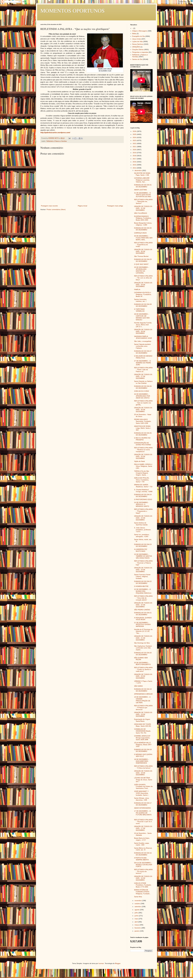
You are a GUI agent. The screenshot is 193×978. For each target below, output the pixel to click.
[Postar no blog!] (75, 138)
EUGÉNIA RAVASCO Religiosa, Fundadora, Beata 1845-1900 (142, 218)
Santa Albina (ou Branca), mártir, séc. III (143, 849)
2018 (135, 156)
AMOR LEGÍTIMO (140, 190)
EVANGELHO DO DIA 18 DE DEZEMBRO (143, 750)
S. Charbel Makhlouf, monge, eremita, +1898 (143, 490)
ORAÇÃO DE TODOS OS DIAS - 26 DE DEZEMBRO (143, 409)
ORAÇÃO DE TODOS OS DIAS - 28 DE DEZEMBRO (143, 331)
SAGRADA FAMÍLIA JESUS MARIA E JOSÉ (143, 337)
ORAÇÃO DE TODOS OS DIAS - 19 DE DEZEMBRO (143, 714)
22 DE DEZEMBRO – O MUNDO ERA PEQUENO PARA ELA (142, 591)
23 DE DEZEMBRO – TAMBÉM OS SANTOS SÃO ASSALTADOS (143, 556)
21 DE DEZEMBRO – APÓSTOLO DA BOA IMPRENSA (142, 624)
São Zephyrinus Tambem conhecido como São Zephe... (143, 648)
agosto (137, 910)
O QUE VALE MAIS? (141, 264)
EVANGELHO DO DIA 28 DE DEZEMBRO (143, 305)
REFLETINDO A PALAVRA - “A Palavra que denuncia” (143, 707)
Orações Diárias (138, 49)
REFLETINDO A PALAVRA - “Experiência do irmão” (143, 244)
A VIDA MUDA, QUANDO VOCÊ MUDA (143, 618)
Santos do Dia (137, 59)
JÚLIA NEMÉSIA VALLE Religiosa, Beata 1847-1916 (143, 744)
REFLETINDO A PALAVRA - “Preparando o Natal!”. (143, 511)
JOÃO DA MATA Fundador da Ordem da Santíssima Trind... (143, 786)
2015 (135, 165)
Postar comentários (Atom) (56, 209)
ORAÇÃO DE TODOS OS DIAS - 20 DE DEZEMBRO (143, 676)
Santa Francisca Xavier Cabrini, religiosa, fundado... (142, 576)
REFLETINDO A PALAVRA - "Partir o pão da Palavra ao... (143, 369)
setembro (138, 906)
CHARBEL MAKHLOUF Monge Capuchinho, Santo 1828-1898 (142, 738)
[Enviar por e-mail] (73, 138)
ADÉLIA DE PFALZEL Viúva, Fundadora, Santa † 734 (141, 480)
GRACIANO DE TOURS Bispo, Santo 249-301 (142, 725)
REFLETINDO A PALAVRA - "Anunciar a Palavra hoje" (143, 563)
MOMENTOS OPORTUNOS (72, 10)
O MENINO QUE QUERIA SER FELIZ (143, 755)
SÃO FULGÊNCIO (140, 213)
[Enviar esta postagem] (69, 138)
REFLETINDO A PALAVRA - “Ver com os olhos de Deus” (143, 278)
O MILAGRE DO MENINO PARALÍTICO (143, 357)
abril (136, 922)
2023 (135, 140)
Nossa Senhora (137, 44)
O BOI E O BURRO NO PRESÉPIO (142, 439)
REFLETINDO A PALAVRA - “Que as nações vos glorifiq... (143, 403)
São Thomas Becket (141, 256)
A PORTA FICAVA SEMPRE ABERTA (141, 859)
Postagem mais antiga (115, 206)
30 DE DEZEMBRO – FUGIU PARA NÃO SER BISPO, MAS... (143, 238)
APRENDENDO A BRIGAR (143, 694)
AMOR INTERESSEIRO (142, 808)
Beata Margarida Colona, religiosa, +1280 (143, 224)
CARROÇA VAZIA (140, 233)
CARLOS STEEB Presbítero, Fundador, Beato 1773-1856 (142, 885)
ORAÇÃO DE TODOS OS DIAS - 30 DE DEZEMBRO (143, 251)
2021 (135, 146)
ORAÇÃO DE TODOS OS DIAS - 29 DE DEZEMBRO (143, 284)
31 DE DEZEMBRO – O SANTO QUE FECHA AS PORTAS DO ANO (142, 195)
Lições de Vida (137, 41)
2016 (135, 162)
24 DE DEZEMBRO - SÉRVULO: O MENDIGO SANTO (141, 504)
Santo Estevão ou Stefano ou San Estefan (143, 382)
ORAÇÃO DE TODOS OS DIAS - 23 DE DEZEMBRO (143, 569)
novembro (138, 900)
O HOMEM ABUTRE (141, 586)
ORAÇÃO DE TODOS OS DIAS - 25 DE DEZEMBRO (143, 456)
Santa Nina (138, 897)
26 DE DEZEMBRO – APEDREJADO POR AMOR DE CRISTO (142, 396)
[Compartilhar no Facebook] (80, 138)
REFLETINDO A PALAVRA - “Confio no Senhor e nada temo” (143, 669)
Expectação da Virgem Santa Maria (142, 720)
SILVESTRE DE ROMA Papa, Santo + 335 (142, 174)
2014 (135, 168)
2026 (135, 131)
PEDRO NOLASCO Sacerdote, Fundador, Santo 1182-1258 (142, 421)
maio (136, 919)
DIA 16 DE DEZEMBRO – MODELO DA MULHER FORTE (143, 864)
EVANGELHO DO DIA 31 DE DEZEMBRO (143, 186)
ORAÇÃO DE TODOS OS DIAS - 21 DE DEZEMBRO (143, 638)
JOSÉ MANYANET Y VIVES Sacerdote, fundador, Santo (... (141, 793)
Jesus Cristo (136, 39)
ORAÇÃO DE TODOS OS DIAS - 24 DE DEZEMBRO (143, 518)
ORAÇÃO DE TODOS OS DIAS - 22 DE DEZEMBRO (143, 605)
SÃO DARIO (138, 686)
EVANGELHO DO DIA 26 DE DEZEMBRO (143, 387)
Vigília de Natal (139, 461)
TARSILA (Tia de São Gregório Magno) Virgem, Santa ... (141, 473)
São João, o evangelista (142, 341)
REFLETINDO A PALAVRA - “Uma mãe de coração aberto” (143, 598)
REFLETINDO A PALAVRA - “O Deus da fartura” (143, 767)
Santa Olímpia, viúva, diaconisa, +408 (141, 799)
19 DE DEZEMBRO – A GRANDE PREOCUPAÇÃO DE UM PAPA (142, 699)
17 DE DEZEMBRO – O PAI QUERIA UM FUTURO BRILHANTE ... (143, 813)
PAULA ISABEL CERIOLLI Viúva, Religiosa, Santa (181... (143, 466)
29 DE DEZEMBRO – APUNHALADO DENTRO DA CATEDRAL (141, 270)
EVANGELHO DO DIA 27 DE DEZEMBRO (143, 352)
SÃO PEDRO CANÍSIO (142, 610)
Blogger (117, 963)
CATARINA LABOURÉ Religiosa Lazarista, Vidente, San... (142, 180)
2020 (135, 149)
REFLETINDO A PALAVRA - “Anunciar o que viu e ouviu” (143, 821)
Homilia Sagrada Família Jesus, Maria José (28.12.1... (143, 324)
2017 (135, 159)
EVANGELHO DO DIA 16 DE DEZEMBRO (143, 854)
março (137, 925)
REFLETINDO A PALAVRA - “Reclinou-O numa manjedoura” (143, 449)
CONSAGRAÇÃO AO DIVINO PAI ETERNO (142, 444)
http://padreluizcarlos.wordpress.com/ (55, 132)
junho (137, 916)
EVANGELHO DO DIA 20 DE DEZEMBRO (143, 653)
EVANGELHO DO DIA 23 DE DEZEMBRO (143, 545)
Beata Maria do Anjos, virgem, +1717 (142, 839)
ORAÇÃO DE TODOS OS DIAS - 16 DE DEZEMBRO (143, 878)
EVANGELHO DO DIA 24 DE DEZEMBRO (143, 495)
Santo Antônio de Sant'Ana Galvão (141, 524)
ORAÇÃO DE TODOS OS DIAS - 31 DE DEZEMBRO (143, 208)
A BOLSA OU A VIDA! (141, 391)
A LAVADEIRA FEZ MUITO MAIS (140, 550)
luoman (101, 963)
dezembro (138, 170)
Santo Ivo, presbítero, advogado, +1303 (141, 535)
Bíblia (134, 33)
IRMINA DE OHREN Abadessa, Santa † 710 (143, 485)
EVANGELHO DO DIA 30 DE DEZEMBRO (143, 229)
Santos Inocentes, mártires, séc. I (140, 300)
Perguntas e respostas (140, 52)
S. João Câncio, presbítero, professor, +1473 (142, 529)
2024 (135, 137)
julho (136, 913)
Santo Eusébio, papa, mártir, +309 (141, 844)
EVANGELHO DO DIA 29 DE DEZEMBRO (143, 260)
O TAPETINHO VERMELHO (139, 310)
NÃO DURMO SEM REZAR (141, 659)
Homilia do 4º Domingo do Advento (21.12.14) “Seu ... (143, 631)
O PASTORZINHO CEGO (143, 499)
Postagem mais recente (49, 206)
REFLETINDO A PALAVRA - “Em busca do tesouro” (143, 871)
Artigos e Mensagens (139, 31)
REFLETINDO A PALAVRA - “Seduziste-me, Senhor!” (143, 201)
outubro (138, 903)
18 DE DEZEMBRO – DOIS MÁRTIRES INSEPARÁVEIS (141, 761)
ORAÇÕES (136, 47)
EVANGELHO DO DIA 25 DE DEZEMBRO (143, 434)
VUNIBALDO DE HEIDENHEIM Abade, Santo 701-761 (142, 731)
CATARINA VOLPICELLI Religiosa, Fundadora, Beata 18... (142, 294)
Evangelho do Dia (138, 36)
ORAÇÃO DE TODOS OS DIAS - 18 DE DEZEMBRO (143, 773)
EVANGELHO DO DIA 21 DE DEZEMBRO (143, 613)
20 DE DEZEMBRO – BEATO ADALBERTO (142, 663)
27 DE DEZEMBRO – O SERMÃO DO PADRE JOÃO (142, 363)
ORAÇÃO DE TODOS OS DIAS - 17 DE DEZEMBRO (143, 828)
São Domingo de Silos (142, 643)
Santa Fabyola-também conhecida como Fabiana (142, 346)
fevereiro (138, 928)
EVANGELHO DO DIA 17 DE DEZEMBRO (143, 804)
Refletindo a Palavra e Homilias (56, 141)
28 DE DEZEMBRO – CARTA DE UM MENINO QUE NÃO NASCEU (142, 317)
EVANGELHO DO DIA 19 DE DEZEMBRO (143, 690)
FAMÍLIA (137, 289)
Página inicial (82, 206)
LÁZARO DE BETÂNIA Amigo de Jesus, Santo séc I (143, 779)
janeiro (137, 931)
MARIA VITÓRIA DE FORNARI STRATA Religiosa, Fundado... (142, 892)
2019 (135, 153)
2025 (135, 134)
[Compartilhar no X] (77, 138)
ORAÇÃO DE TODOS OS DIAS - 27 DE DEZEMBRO (143, 376)
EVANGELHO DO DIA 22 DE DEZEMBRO (143, 582)
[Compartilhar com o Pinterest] (82, 138)
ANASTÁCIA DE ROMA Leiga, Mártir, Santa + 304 (142, 428)
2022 (135, 143)
